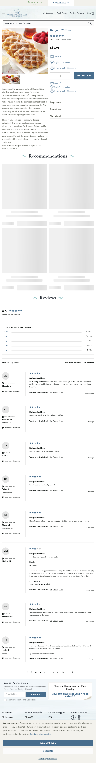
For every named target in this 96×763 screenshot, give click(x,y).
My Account (7, 717)
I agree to (22, 700)
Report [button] (55, 392)
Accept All (48, 743)
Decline (48, 751)
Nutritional (55, 116)
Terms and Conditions (26, 700)
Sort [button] (4, 363)
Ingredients (55, 109)
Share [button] (61, 392)
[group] (15, 311)
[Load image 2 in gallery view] (15, 79)
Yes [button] (51, 392)
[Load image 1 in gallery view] (6, 79)
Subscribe (36, 694)
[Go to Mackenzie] (35, 3)
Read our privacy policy (40, 734)
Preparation (55, 102)
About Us (29, 717)
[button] (3, 13)
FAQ (50, 717)
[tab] (73, 363)
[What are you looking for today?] (90, 23)
